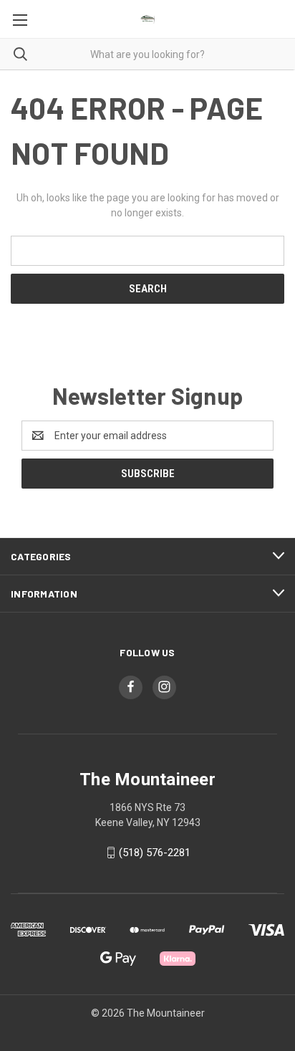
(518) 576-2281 (154, 852)
